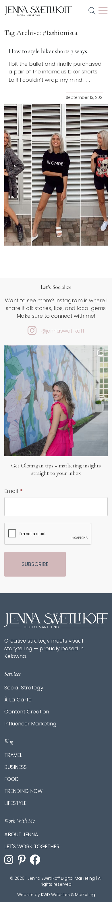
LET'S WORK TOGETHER (31, 846)
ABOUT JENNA (21, 834)
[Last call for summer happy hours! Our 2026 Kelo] (56, 413)
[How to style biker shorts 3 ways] (56, 174)
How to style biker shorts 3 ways (48, 51)
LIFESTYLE (15, 803)
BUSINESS (15, 767)
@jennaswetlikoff (62, 330)
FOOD (11, 779)
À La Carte (18, 699)
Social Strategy (23, 687)
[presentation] (48, 534)
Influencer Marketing (30, 723)
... (87, 80)
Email (13, 491)
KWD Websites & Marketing (68, 894)
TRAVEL (13, 755)
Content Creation (26, 711)
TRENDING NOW (23, 791)
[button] (92, 11)
